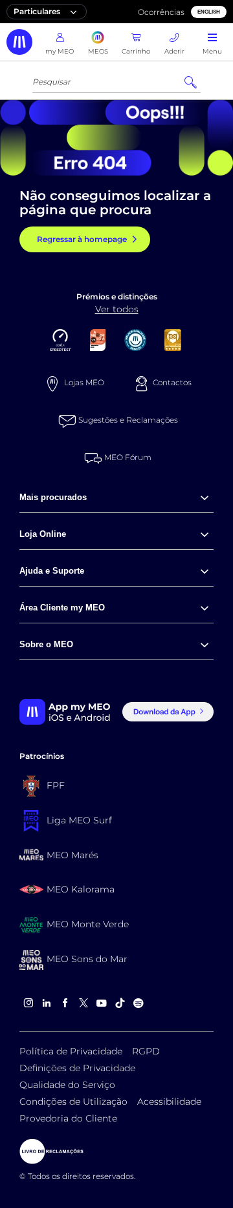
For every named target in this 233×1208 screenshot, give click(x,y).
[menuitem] (116, 498)
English (208, 12)
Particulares (37, 11)
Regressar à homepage (82, 239)
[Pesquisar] (191, 82)
